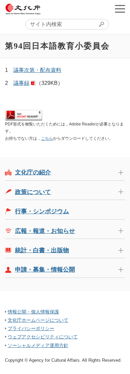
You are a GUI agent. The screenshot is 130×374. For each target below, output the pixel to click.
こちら (47, 138)
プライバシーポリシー (31, 328)
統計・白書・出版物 (42, 250)
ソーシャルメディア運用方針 (38, 345)
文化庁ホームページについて (38, 320)
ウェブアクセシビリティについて (43, 336)
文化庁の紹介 (33, 172)
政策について (33, 192)
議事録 (21, 83)
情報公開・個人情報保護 (33, 311)
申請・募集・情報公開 (45, 269)
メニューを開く (120, 8)
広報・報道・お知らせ (45, 231)
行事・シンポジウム (42, 211)
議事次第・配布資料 (37, 70)
